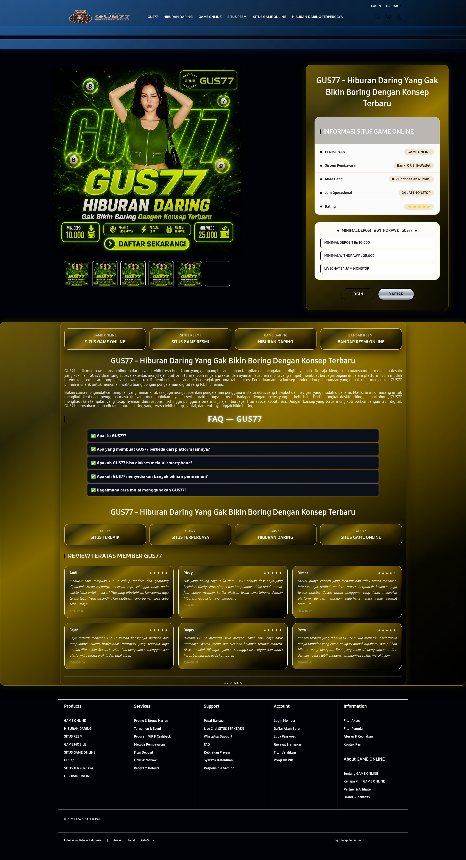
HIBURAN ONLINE (77, 776)
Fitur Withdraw (145, 760)
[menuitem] (153, 17)
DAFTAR (396, 294)
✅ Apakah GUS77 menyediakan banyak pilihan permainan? (149, 476)
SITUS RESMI (73, 736)
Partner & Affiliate (357, 789)
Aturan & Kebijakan (358, 736)
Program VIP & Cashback (152, 736)
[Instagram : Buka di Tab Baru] (389, 840)
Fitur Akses (352, 721)
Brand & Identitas (357, 797)
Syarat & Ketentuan (218, 760)
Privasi (117, 840)
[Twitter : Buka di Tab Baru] (380, 840)
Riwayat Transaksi (287, 744)
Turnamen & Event (147, 729)
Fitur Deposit (143, 752)
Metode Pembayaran (149, 744)
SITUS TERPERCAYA (78, 768)
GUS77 (69, 760)
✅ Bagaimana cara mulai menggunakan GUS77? (138, 490)
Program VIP (283, 760)
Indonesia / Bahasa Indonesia (82, 840)
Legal (131, 840)
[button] (388, 17)
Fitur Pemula (353, 729)
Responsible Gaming (219, 768)
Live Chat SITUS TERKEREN (224, 729)
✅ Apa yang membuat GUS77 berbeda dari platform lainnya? (150, 449)
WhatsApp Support (218, 736)
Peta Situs (147, 840)
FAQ (207, 744)
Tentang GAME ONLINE (361, 774)
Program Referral (147, 768)
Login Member (285, 721)
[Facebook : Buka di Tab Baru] (371, 840)
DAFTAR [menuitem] (392, 6)
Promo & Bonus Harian (151, 721)
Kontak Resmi (354, 744)
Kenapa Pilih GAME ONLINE (364, 781)
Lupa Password (285, 736)
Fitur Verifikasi (285, 752)
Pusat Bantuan (214, 721)
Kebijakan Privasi (217, 752)
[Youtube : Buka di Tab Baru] (399, 840)
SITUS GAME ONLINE (79, 752)
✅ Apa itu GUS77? (108, 435)
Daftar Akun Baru (287, 729)
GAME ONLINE (75, 721)
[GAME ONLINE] (99, 16)
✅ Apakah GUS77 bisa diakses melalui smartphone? (141, 462)
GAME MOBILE (75, 744)
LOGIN (357, 294)
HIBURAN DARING (78, 729)
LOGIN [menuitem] (376, 6)
